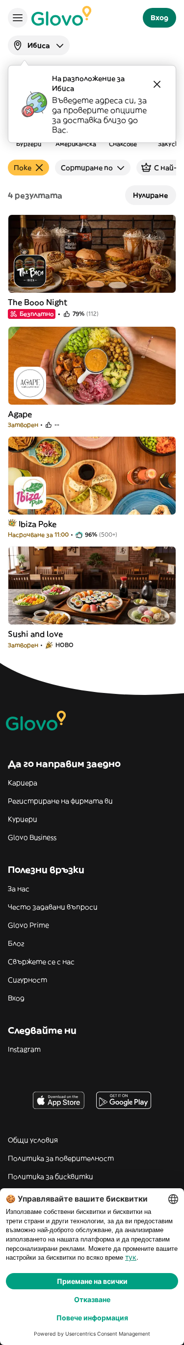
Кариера (22, 782)
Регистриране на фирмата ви (60, 800)
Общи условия (33, 1140)
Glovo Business (32, 837)
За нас (18, 888)
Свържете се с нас (41, 961)
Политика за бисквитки (50, 1176)
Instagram (24, 1049)
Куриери (22, 819)
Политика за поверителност (61, 1158)
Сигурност (27, 979)
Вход (16, 998)
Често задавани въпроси (53, 906)
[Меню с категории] (17, 18)
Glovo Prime (28, 925)
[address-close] (157, 84)
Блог (16, 943)
